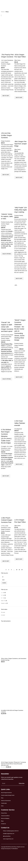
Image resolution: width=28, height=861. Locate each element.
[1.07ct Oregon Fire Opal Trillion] (20, 490)
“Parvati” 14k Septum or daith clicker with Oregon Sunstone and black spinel (7, 327)
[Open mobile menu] (26, 2)
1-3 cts (2, 525)
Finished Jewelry (5, 222)
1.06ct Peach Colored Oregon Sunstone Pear (6, 520)
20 (22, 569)
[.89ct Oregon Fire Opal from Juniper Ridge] (20, 111)
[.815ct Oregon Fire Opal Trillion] (20, 24)
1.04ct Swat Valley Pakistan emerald (19, 423)
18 (16, 569)
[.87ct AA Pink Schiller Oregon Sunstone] (7, 109)
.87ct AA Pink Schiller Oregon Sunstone (6, 135)
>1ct (2, 60)
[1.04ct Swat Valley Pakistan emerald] (20, 392)
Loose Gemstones (8, 60)
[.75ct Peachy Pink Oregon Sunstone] (7, 24)
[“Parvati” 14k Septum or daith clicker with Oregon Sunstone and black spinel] (7, 292)
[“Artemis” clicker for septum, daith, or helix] (7, 191)
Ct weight (3, 446)
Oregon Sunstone (5, 141)
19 (19, 569)
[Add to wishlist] (3, 92)
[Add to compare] (3, 52)
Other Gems (17, 60)
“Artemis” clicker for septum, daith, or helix (7, 216)
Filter (4, 582)
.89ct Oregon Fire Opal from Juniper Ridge (20, 144)
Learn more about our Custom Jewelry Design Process (7, 87)
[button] (5, 95)
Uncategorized (18, 428)
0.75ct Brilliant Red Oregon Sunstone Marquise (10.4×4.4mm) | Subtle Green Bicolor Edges (6, 436)
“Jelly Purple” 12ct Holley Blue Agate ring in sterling (20, 210)
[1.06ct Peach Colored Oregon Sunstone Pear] (7, 489)
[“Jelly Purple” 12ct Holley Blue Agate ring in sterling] (20, 188)
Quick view (3, 99)
